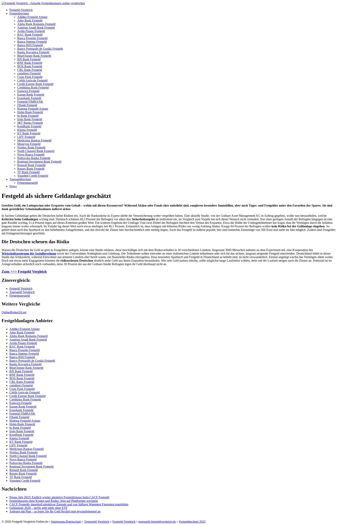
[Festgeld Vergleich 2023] (43, 3)
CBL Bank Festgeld (29, 70)
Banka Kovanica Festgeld (33, 52)
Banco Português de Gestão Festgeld (40, 48)
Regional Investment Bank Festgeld (39, 161)
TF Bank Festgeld (28, 172)
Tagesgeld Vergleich (22, 292)
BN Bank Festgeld (28, 59)
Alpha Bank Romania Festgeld (36, 24)
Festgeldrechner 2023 (192, 521)
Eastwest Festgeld (28, 91)
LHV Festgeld (26, 137)
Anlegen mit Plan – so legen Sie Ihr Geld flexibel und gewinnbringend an (54, 511)
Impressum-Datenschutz (66, 521)
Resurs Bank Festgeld (30, 168)
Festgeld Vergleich (20, 288)
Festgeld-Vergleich (21, 10)
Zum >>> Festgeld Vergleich (24, 271)
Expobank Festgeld (29, 98)
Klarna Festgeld (27, 129)
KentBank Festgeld (29, 126)
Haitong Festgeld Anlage (32, 108)
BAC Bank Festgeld (30, 34)
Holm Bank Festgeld (30, 112)
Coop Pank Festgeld (29, 77)
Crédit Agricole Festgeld (32, 80)
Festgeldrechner (19, 13)
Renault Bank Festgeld (31, 165)
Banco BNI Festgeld (30, 45)
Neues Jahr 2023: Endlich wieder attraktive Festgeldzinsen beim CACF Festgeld (59, 497)
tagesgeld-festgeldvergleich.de (157, 521)
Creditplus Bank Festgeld (33, 87)
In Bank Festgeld (27, 115)
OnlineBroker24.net (14, 312)
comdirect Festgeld (29, 73)
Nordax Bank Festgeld (31, 147)
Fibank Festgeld (27, 105)
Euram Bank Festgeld (30, 94)
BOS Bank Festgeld (29, 66)
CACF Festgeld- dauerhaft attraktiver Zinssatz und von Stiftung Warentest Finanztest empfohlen (68, 504)
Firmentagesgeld (27, 182)
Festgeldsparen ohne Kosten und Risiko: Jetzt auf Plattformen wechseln (53, 500)
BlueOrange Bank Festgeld (34, 55)
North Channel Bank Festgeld (35, 151)
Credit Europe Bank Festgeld (35, 84)
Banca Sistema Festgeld (32, 41)
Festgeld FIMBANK (30, 101)
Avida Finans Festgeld (31, 31)
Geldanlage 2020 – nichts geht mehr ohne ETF (38, 508)
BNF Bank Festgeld (29, 62)
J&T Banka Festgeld (30, 122)
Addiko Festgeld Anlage (32, 17)
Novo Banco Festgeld (30, 154)
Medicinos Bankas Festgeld (34, 140)
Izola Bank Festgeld (29, 119)
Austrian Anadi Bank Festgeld (36, 27)
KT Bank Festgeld (28, 133)
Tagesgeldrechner (20, 179)
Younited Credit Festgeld (32, 175)
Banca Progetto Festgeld (32, 38)
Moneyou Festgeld (28, 144)
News (13, 186)
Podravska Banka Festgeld (33, 158)
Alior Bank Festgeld (29, 20)
